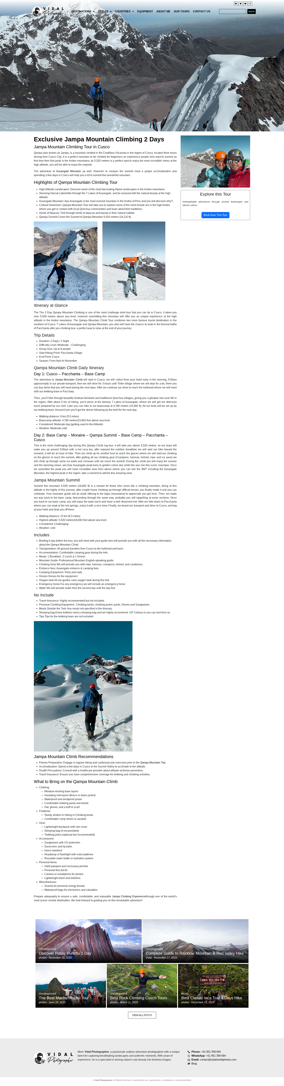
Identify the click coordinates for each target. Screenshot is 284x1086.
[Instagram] (250, 4)
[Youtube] (245, 4)
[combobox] (232, 11)
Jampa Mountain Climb (69, 379)
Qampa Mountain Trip (152, 762)
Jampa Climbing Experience (129, 896)
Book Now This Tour (215, 215)
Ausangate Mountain (69, 171)
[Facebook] (236, 4)
